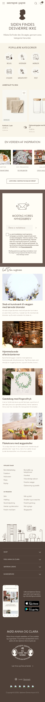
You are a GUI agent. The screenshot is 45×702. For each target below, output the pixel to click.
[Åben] (3, 3)
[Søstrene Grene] (16, 3)
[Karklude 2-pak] (14, 106)
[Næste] (43, 157)
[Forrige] (1, 157)
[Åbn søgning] (35, 3)
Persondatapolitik (26, 247)
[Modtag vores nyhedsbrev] (36, 228)
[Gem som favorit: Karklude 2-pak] (24, 93)
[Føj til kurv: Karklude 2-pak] (25, 127)
